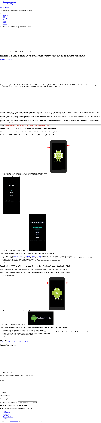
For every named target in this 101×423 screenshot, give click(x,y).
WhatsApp (11, 341)
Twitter (2, 341)
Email (2, 381)
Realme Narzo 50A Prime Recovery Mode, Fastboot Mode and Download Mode (27, 125)
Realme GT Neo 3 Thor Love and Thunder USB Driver (28, 256)
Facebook (6, 341)
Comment (3, 392)
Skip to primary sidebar (9, 4)
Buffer (18, 341)
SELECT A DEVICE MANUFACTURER (11, 408)
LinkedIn (22, 341)
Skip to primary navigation (9, 2)
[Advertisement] (50, 39)
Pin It (26, 341)
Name (2, 378)
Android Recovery (4, 7)
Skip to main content (8, 3)
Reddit (15, 341)
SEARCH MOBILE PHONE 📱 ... (9, 26)
